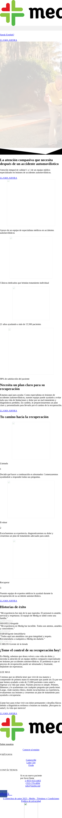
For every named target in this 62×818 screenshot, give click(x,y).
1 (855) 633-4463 (33, 780)
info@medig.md (32, 786)
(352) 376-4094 (33, 783)
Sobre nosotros (7, 744)
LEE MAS (5, 672)
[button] (31, 28)
